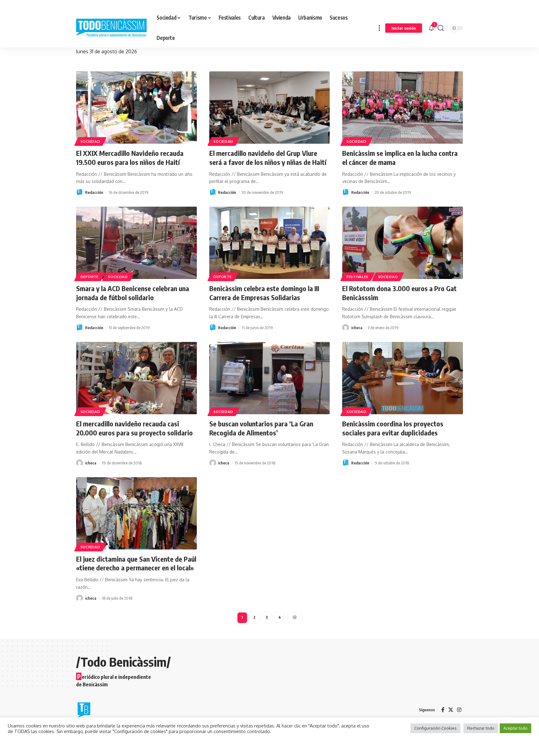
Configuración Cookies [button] (435, 728)
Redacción (94, 192)
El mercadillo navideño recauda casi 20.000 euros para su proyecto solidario (134, 428)
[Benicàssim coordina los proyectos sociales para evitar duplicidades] (402, 378)
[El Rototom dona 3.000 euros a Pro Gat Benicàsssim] (402, 243)
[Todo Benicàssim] (111, 28)
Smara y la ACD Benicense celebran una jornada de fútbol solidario (132, 293)
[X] (451, 710)
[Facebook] (443, 710)
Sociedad (90, 141)
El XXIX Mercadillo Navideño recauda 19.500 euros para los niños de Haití (129, 157)
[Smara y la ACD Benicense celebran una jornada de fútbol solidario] (136, 243)
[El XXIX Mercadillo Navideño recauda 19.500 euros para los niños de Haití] (136, 107)
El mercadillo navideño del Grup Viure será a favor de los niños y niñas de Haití (267, 157)
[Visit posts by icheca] (345, 327)
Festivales (357, 276)
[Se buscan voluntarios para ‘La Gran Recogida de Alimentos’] (269, 378)
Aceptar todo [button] (515, 728)
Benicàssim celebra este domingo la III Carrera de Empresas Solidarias (264, 293)
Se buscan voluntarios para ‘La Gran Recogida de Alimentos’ (261, 428)
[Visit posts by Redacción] (79, 192)
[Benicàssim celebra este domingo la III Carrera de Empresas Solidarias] (269, 243)
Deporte (89, 276)
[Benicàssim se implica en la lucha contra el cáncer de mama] (402, 107)
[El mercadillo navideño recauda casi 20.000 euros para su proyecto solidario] (136, 378)
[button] (379, 27)
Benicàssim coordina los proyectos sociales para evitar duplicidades (392, 428)
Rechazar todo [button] (480, 728)
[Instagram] (459, 710)
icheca (356, 327)
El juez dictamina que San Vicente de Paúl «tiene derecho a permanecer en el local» (136, 563)
